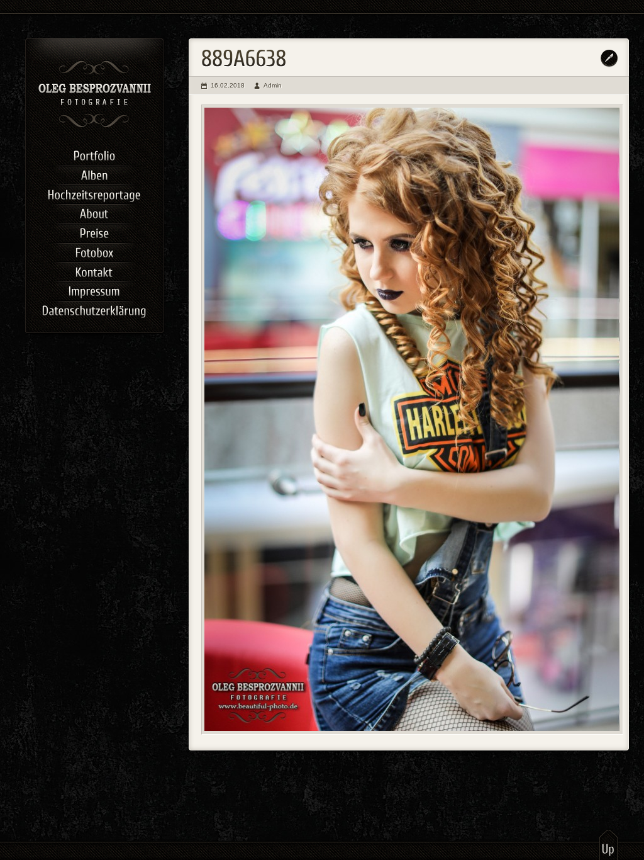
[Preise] (94, 232)
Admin (273, 85)
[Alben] (94, 174)
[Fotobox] (94, 251)
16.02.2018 (228, 85)
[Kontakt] (94, 270)
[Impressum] (94, 290)
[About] (94, 212)
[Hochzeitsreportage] (94, 193)
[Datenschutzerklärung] (94, 309)
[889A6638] (412, 420)
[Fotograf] (95, 126)
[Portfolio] (94, 154)
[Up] (608, 844)
